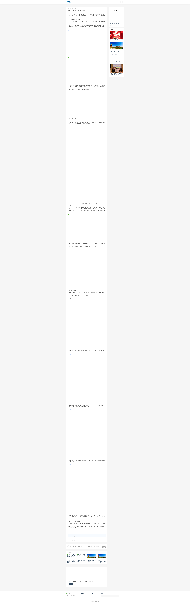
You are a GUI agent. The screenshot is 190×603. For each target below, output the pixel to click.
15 (118, 18)
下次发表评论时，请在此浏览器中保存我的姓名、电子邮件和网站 (82, 581)
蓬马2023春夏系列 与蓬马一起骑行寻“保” (77, 536)
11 (110, 18)
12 (112, 18)
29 (118, 23)
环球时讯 (70, 536)
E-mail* (85, 577)
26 (112, 23)
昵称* (71, 577)
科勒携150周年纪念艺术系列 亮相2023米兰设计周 (74, 546)
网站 (98, 577)
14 (116, 18)
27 (114, 23)
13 (114, 18)
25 (110, 23)
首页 (81, 595)
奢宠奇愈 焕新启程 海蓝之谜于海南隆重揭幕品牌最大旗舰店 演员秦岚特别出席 (97, 547)
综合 (73, 8)
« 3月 (110, 25)
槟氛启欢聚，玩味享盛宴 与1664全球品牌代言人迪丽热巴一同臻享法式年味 (71, 561)
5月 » (113, 25)
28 (116, 23)
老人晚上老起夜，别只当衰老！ (115, 51)
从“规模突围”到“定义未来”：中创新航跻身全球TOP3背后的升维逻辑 (102, 561)
